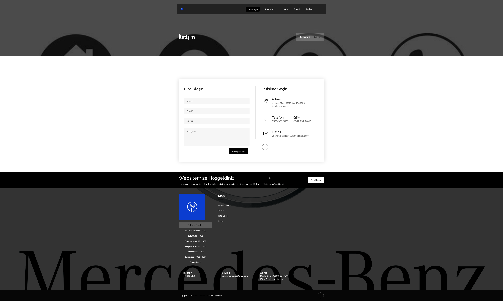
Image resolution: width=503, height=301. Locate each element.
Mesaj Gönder (238, 151)
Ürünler (221, 210)
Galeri (297, 9)
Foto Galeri (223, 216)
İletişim (309, 9)
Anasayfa (253, 9)
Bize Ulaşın (316, 180)
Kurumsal (269, 9)
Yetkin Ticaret (198, 295)
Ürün (285, 9)
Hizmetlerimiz (224, 205)
